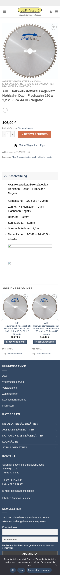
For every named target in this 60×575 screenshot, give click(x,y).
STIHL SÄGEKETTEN (14, 447)
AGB (5, 376)
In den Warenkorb (34, 134)
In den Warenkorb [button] (15, 342)
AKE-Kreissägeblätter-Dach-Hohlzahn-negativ (28, 85)
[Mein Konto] (50, 11)
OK (12, 570)
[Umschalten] (5, 176)
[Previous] (2, 326)
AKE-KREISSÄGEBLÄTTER (15, 81)
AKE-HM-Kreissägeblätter (21, 82)
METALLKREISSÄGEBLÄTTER (20, 423)
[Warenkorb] (56, 11)
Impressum (8, 405)
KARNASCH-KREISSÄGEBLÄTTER (22, 435)
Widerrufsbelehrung (13, 382)
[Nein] (56, 566)
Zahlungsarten (10, 393)
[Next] (57, 326)
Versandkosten (25, 128)
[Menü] (4, 11)
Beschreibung (17, 176)
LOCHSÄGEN (10, 441)
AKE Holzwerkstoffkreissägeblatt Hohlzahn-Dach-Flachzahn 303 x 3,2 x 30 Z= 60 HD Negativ (17, 328)
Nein (21, 570)
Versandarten (9, 387)
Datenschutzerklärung (14, 399)
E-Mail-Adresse (9, 527)
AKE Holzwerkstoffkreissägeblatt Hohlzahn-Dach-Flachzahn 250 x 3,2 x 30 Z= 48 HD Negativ (46, 328)
